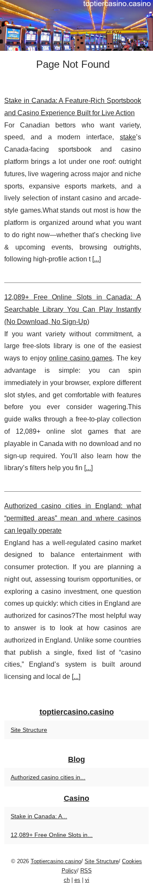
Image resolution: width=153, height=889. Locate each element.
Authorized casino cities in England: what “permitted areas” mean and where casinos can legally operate (72, 518)
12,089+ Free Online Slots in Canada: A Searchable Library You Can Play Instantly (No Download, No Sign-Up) (72, 309)
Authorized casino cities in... (48, 777)
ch (67, 880)
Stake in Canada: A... (39, 816)
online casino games (81, 358)
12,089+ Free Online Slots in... (52, 834)
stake (128, 137)
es (77, 880)
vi (87, 880)
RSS (86, 870)
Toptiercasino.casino (56, 861)
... (96, 259)
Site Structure (29, 729)
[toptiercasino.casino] (76, 25)
